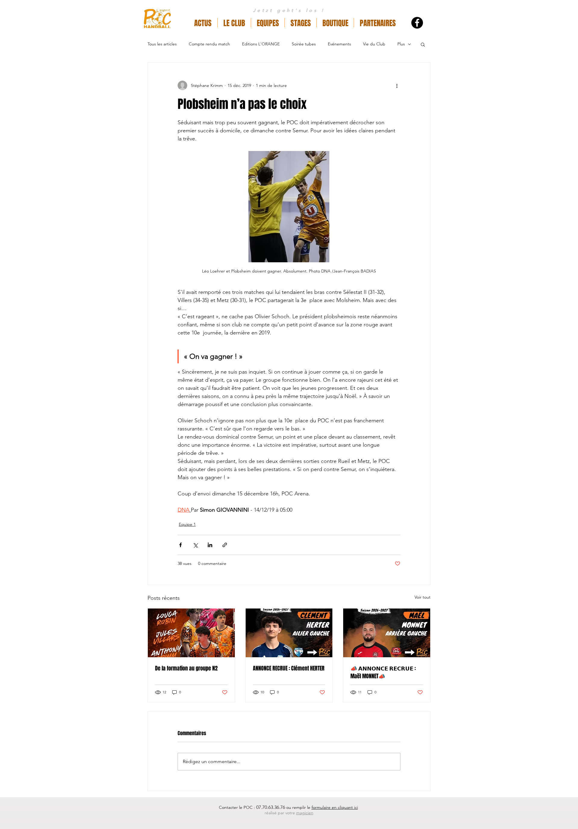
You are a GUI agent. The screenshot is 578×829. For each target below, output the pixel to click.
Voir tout (422, 597)
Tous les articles (162, 44)
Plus (401, 44)
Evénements (339, 44)
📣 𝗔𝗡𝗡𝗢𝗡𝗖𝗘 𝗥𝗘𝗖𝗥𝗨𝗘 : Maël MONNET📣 (383, 672)
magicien (304, 812)
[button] (234, 22)
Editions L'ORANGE (261, 44)
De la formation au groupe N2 (186, 668)
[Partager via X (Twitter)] (195, 545)
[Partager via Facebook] (180, 545)
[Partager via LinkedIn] (210, 545)
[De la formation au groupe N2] (191, 633)
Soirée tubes (304, 44)
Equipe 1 (187, 524)
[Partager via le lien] (225, 545)
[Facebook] (417, 23)
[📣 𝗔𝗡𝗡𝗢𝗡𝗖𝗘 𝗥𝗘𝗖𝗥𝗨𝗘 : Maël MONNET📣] (386, 633)
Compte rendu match (209, 44)
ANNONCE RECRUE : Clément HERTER (289, 668)
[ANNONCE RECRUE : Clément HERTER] (289, 633)
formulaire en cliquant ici (335, 807)
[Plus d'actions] (396, 85)
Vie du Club (374, 44)
